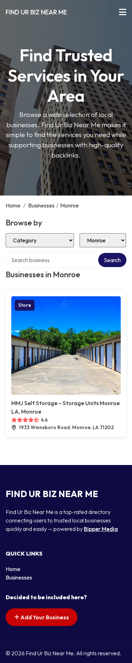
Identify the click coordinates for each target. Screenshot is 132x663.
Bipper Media (101, 528)
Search (112, 260)
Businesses (41, 205)
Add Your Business (44, 617)
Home (13, 205)
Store (24, 305)
